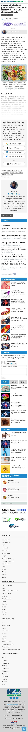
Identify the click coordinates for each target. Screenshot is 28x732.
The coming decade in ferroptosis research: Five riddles (14, 228)
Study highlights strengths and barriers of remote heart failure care (19, 442)
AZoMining (5, 674)
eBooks (4, 569)
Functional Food (6, 542)
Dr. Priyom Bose (14, 194)
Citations (5, 220)
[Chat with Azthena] (24, 729)
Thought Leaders (6, 553)
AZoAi (3, 684)
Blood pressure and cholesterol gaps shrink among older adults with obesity (19, 318)
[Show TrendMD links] (26, 274)
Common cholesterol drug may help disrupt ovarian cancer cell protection (19, 345)
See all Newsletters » (7, 503)
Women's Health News (7, 174)
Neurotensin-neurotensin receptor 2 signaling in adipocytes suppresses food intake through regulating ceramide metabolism (13, 249)
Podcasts (4, 574)
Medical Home (6, 540)
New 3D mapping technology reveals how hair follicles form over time (18, 434)
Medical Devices (6, 564)
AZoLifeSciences (6, 681)
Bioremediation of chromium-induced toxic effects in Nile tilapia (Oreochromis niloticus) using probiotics (13, 255)
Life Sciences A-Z (6, 593)
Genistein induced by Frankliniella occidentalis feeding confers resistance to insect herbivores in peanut (13, 236)
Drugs (3, 566)
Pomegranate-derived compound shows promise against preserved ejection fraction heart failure (17, 404)
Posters (4, 572)
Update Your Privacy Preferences (13, 715)
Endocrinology (12, 488)
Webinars (4, 604)
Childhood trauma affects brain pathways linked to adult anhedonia (19, 387)
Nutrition (10, 495)
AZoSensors (5, 671)
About (3, 623)
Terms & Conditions (7, 641)
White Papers (5, 550)
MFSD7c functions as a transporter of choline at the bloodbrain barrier (13, 243)
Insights (4, 556)
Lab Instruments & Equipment (10, 590)
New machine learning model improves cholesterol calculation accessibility (18, 310)
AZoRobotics (5, 668)
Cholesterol (11, 480)
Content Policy (6, 647)
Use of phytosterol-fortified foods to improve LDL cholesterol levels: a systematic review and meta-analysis (14, 84)
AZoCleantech (5, 663)
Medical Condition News (16, 172)
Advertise (4, 636)
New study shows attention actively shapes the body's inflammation (18, 395)
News (3, 545)
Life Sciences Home (7, 585)
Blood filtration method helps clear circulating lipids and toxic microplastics (18, 336)
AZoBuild (4, 679)
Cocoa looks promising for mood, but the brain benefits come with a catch (18, 420)
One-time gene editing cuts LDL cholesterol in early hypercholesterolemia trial (18, 327)
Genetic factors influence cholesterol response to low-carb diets (18, 283)
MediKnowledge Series (8, 558)
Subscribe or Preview (13, 482)
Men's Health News (12, 170)
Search (4, 628)
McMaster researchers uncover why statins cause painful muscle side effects (18, 301)
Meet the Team (6, 625)
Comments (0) (4, 177)
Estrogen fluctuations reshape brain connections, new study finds (18, 412)
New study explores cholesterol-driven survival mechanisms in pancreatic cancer (17, 293)
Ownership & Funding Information (11, 649)
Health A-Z (5, 548)
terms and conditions (12, 704)
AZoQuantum (5, 676)
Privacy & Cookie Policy (8, 644)
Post (3, 377)
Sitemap (4, 633)
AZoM (3, 658)
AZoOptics (4, 666)
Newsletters (5, 631)
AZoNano (4, 660)
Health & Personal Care (8, 561)
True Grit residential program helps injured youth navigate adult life (18, 459)
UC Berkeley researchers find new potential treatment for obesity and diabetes (18, 450)
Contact (4, 639)
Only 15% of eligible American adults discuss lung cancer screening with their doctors (18, 467)
